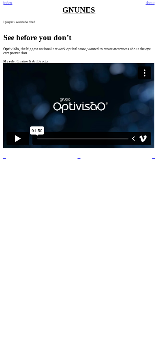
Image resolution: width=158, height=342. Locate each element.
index (7, 3)
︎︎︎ (153, 157)
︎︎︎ (78, 157)
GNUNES (78, 10)
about (150, 3)
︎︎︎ (4, 157)
